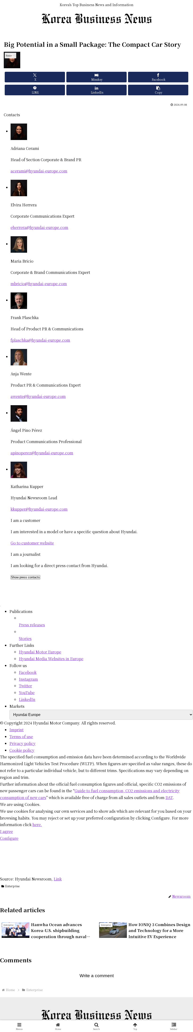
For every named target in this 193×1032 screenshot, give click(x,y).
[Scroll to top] (0, 606)
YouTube (27, 692)
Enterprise (12, 886)
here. (37, 824)
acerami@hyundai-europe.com (39, 171)
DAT (169, 797)
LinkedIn (27, 699)
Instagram (28, 679)
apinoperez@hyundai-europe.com (42, 453)
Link (58, 879)
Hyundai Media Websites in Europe (51, 658)
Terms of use (21, 736)
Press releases (32, 625)
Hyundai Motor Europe (40, 652)
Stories (25, 638)
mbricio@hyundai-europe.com (39, 283)
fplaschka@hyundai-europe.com (40, 340)
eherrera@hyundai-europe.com (39, 227)
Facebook (27, 672)
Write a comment (97, 975)
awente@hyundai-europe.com (38, 396)
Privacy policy (22, 743)
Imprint (16, 729)
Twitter (25, 685)
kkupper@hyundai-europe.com (39, 509)
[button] (158, 90)
